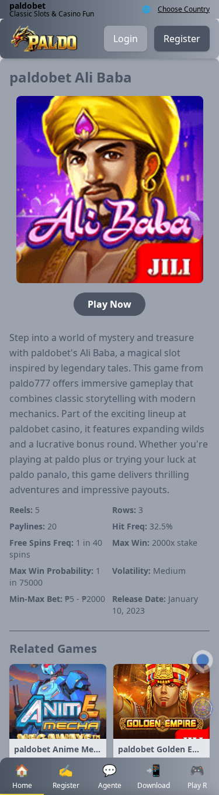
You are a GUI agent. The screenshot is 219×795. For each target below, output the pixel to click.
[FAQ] (202, 661)
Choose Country (184, 9)
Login (125, 38)
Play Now (109, 304)
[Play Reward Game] (202, 708)
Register (182, 38)
